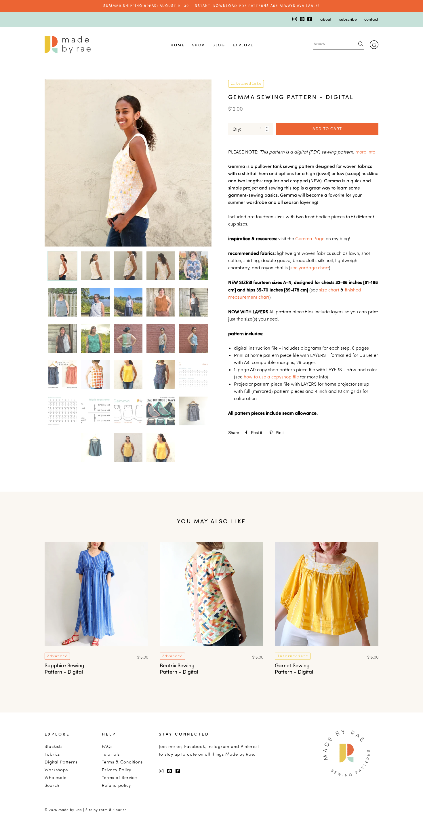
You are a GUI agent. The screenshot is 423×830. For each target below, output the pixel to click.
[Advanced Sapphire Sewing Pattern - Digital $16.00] (96, 649)
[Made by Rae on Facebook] (309, 19)
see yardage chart (309, 267)
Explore (243, 44)
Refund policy (116, 785)
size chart (329, 290)
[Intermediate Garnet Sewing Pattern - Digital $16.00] (326, 649)
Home (177, 44)
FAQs (107, 746)
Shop (198, 44)
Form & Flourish (113, 810)
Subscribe (348, 19)
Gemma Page (310, 238)
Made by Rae (70, 810)
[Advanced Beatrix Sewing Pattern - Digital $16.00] (211, 649)
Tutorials (111, 754)
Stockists (53, 746)
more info (365, 152)
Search (52, 785)
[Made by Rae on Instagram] (295, 19)
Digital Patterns (61, 762)
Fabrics (52, 754)
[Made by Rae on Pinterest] (302, 19)
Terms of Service (119, 777)
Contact (371, 19)
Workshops (56, 769)
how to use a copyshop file (271, 377)
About (325, 19)
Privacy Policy (117, 769)
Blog (218, 44)
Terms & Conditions (122, 762)
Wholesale (55, 777)
